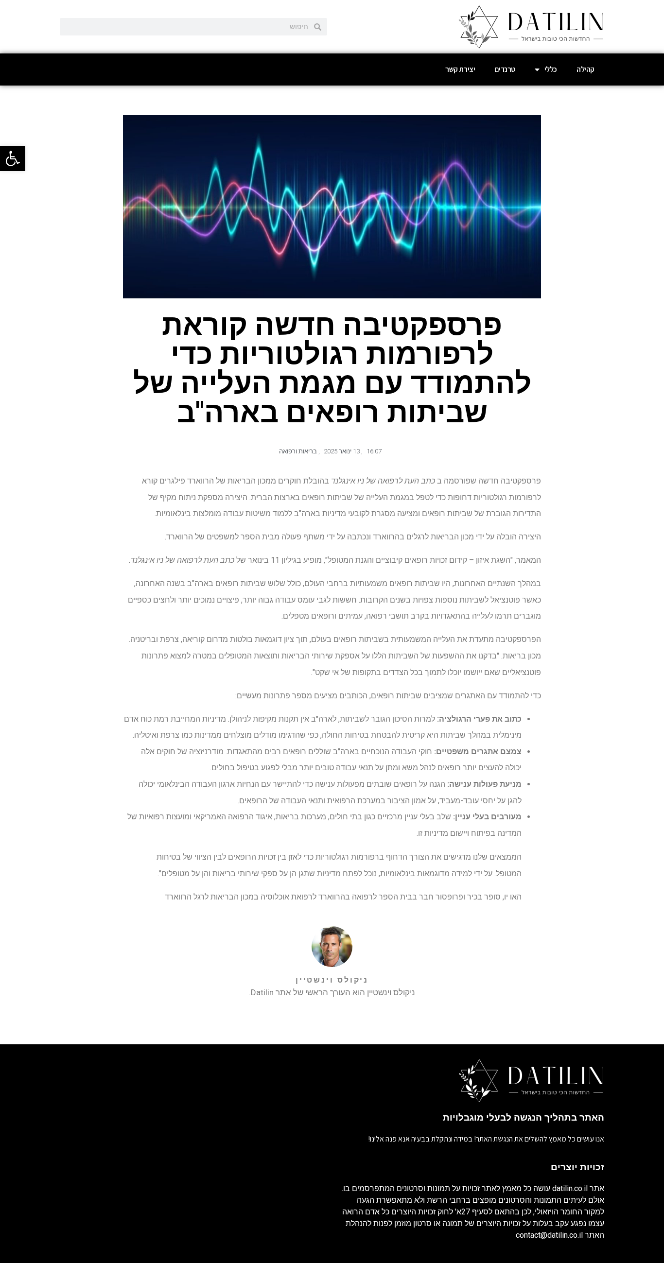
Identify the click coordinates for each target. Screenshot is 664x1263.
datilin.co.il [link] (570, 1188)
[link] (12, 158)
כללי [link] (550, 69)
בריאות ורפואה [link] (298, 451)
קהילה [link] (585, 69)
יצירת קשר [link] (460, 69)
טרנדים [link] (504, 69)
